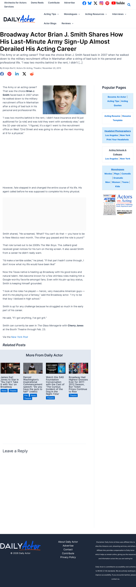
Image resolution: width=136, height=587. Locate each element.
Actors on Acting (24, 68)
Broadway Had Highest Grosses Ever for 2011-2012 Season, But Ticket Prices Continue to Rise (78, 384)
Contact (68, 549)
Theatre (37, 68)
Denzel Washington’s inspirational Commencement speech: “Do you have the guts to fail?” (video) (32, 384)
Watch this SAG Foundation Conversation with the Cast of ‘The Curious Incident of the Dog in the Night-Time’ (55, 385)
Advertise (68, 545)
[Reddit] (32, 74)
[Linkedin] (17, 74)
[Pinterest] (9, 74)
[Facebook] (2, 74)
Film (26, 395)
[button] (129, 5)
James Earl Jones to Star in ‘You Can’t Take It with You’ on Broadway (10, 382)
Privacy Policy (68, 557)
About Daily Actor (68, 541)
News (4, 390)
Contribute (68, 553)
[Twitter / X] (24, 74)
